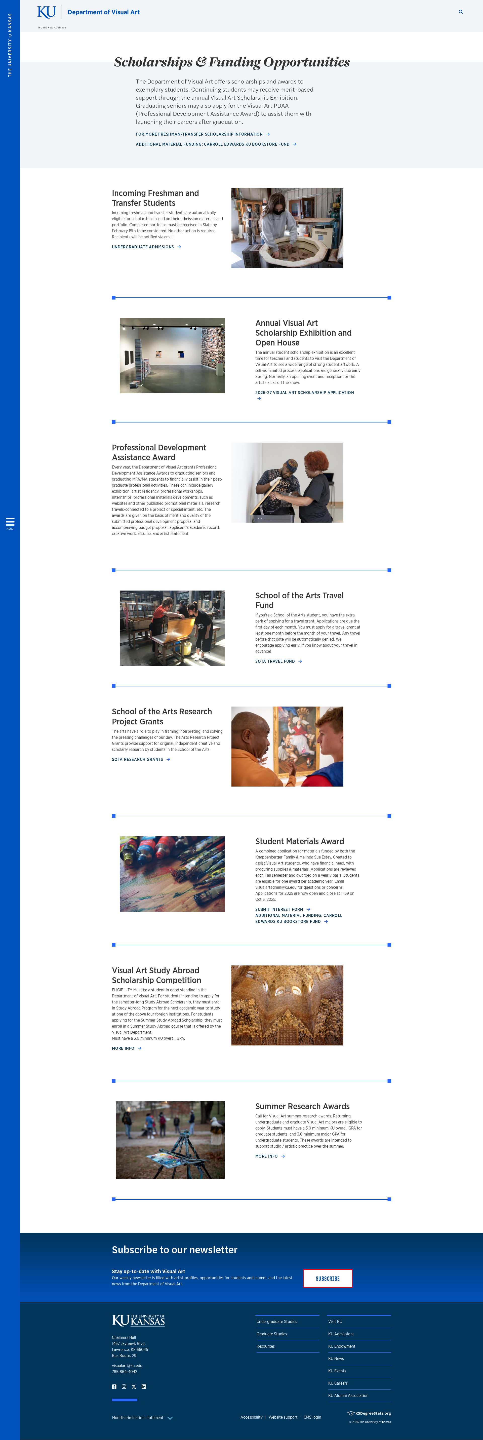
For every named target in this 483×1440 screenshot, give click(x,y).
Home (43, 27)
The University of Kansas (375, 1422)
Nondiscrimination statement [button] (138, 1417)
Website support (283, 1417)
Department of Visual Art (104, 12)
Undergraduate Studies (277, 1321)
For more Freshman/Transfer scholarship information (200, 134)
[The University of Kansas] (138, 1324)
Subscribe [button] (328, 1278)
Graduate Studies (272, 1334)
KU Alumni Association (348, 1395)
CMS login (312, 1417)
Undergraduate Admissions (143, 247)
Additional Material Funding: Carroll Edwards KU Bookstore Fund (213, 144)
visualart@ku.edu (127, 1365)
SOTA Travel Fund (275, 661)
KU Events (337, 1371)
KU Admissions (341, 1334)
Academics (58, 27)
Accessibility (251, 1417)
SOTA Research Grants (138, 759)
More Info (124, 1048)
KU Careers (338, 1383)
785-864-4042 (124, 1371)
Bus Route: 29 (124, 1355)
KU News (336, 1358)
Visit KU (335, 1321)
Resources (266, 1346)
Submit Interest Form (280, 909)
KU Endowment (341, 1346)
